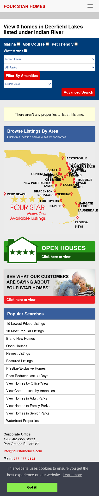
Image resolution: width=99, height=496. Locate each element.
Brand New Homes (20, 338)
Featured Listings (19, 360)
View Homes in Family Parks (28, 405)
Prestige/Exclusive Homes (26, 368)
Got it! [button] (32, 487)
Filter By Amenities (22, 75)
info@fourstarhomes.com (23, 450)
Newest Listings (18, 353)
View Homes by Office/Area (27, 383)
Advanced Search (78, 92)
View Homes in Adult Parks (26, 398)
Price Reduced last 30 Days (27, 375)
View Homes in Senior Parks (27, 413)
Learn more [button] (72, 475)
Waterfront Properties (22, 420)
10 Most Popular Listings (25, 330)
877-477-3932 (24, 458)
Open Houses (16, 345)
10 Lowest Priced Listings (25, 323)
